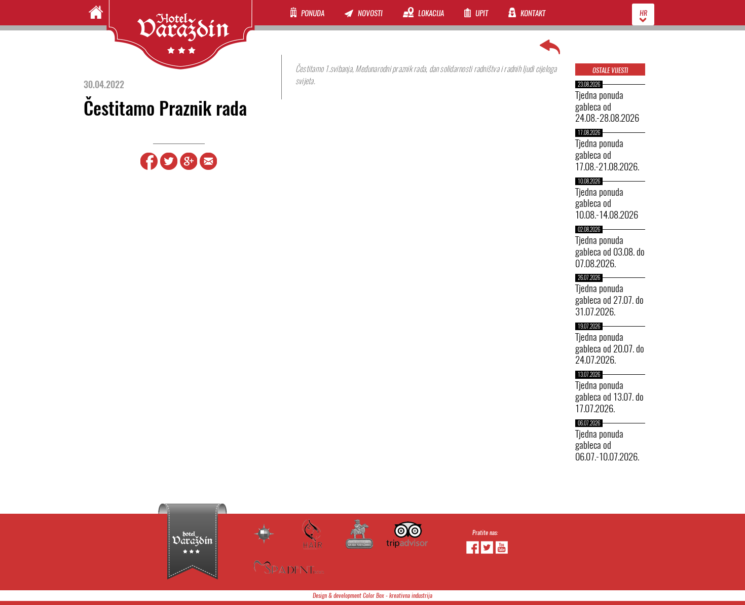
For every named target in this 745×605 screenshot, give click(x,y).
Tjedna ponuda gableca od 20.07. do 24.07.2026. (609, 348)
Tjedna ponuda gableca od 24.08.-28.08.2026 (607, 106)
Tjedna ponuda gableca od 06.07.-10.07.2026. (607, 445)
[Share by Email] (208, 168)
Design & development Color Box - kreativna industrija (372, 595)
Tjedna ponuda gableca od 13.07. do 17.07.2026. (609, 396)
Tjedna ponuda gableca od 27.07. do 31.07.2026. (609, 299)
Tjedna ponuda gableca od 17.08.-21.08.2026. (607, 154)
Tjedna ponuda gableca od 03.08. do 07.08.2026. (610, 251)
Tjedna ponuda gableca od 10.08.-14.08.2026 (606, 203)
